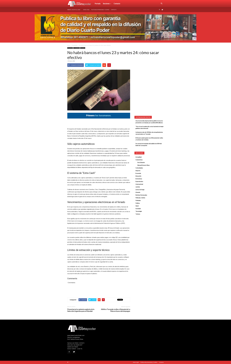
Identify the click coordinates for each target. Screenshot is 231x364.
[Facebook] (159, 9)
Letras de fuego (140, 189)
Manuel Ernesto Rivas (143, 165)
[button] (161, 3)
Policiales (138, 200)
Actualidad (74, 45)
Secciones (106, 4)
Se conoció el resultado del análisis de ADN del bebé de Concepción (149, 144)
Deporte (138, 170)
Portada (97, 4)
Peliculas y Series (140, 197)
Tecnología (139, 211)
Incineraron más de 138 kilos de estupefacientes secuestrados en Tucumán (149, 133)
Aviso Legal (86, 9)
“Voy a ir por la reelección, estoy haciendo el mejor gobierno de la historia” (150, 127)
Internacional (139, 184)
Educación (138, 176)
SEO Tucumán (71, 362)
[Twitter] (162, 9)
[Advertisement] (99, 123)
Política (138, 203)
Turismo (138, 214)
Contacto (117, 4)
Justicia (138, 187)
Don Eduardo (141, 162)
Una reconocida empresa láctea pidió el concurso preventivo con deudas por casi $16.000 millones (149, 121)
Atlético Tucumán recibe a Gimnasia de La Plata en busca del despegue (115, 310)
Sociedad (138, 208)
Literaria (138, 192)
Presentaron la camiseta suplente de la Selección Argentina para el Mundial (80, 310)
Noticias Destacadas (141, 195)
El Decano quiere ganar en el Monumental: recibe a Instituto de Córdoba (149, 139)
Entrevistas (139, 178)
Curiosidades (76, 48)
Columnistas (139, 159)
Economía (83, 48)
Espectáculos (139, 181)
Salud (137, 206)
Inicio (68, 45)
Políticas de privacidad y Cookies (100, 9)
